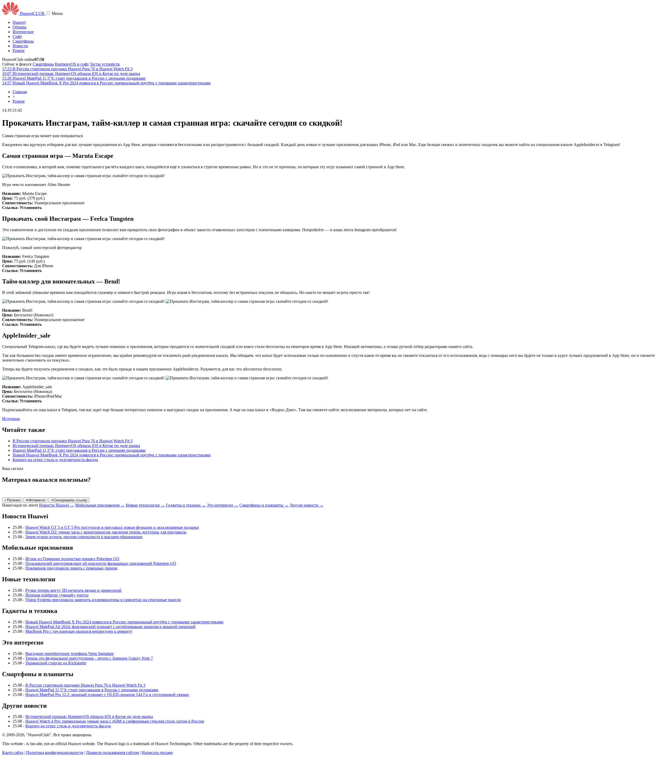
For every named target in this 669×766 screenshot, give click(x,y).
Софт (17, 36)
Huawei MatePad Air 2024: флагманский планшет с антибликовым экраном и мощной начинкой (110, 626)
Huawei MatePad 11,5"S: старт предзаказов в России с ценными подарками (79, 450)
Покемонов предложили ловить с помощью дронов (71, 568)
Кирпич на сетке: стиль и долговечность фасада (55, 459)
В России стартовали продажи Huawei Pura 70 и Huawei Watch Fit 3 (72, 441)
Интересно (35, 500)
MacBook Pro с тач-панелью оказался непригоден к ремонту (78, 631)
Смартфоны (23, 41)
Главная (20, 92)
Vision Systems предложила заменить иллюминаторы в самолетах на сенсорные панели (103, 599)
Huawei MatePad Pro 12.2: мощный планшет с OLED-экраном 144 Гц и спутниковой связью (107, 694)
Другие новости (307, 505)
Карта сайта (12, 752)
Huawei (19, 22)
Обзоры (19, 27)
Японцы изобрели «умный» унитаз (56, 595)
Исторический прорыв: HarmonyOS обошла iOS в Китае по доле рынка (76, 445)
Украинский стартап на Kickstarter (55, 663)
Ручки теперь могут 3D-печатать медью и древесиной (73, 590)
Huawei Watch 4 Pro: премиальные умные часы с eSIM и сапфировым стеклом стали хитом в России (114, 721)
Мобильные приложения (100, 505)
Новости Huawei (56, 505)
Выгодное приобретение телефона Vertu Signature (69, 653)
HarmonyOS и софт (72, 64)
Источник (11, 418)
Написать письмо (157, 752)
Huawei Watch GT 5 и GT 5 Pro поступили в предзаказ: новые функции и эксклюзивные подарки (112, 527)
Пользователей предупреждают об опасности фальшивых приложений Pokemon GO (100, 563)
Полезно (12, 500)
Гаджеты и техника (186, 505)
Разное (19, 50)
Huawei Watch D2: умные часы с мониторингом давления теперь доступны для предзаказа (105, 532)
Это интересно (222, 505)
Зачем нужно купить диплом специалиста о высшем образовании (83, 537)
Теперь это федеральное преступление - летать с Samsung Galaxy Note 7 (89, 658)
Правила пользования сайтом (112, 752)
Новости (20, 46)
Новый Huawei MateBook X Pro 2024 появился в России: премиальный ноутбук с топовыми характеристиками (112, 455)
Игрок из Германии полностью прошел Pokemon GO (72, 558)
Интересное (23, 32)
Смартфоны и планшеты (264, 505)
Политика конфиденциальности (54, 752)
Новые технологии (145, 505)
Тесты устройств (105, 64)
